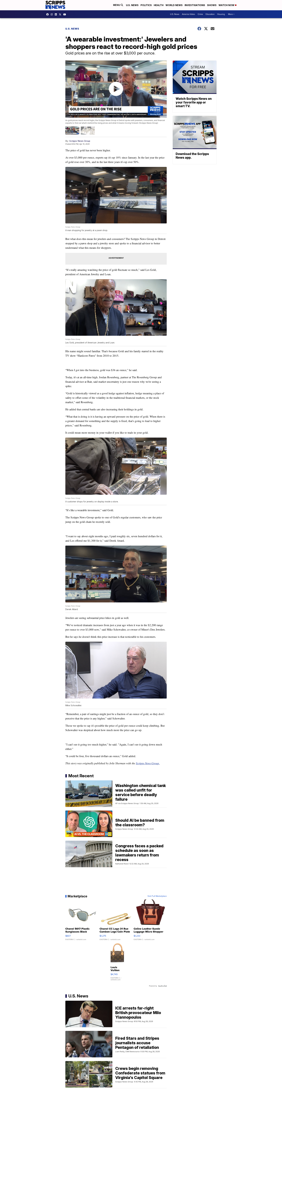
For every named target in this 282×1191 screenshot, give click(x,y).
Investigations (195, 5)
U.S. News (132, 5)
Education (210, 14)
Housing (221, 14)
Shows (211, 5)
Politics (146, 5)
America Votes (188, 14)
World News (174, 5)
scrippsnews (48, 14)
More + (231, 14)
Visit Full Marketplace (157, 896)
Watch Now (227, 5)
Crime (200, 14)
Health (158, 5)
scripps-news (56, 14)
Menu (117, 5)
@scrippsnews (65, 14)
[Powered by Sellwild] (162, 986)
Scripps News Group (79, 141)
